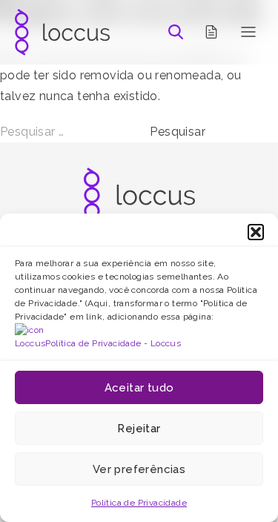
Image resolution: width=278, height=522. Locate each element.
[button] (255, 232)
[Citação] (211, 32)
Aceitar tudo (139, 387)
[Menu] (248, 32)
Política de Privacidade (139, 503)
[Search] (175, 32)
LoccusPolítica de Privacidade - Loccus (98, 343)
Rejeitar (138, 428)
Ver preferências (139, 469)
